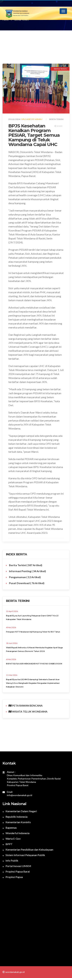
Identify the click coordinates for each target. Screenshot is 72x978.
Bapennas (11, 827)
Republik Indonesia (16, 816)
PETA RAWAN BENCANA (27, 705)
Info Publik (11, 860)
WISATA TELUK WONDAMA (29, 711)
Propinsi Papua (14, 876)
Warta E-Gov (13, 838)
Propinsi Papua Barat (17, 871)
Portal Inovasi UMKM (18, 866)
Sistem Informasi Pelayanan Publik (25, 855)
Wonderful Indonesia (17, 833)
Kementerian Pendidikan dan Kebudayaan (29, 849)
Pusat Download (26, 583)
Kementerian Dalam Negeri (21, 811)
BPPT (9, 844)
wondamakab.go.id (15, 972)
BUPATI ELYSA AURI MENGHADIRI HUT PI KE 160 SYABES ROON (34, 664)
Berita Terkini (25, 565)
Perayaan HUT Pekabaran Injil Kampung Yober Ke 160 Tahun (33, 632)
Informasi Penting (27, 571)
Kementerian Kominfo (18, 822)
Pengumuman (25, 577)
